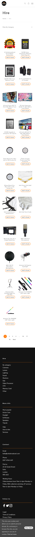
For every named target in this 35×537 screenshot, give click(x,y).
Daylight (5, 415)
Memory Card (7, 388)
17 (27, 336)
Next (14, 339)
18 (9, 339)
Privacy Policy (7, 517)
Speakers (6, 420)
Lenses (5, 370)
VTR (4, 386)
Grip (4, 381)
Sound (5, 375)
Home (4, 18)
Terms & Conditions (9, 515)
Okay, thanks (28, 527)
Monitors (5, 378)
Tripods (5, 423)
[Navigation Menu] (32, 3)
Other (4, 391)
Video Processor (8, 383)
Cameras (5, 367)
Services (5, 432)
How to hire (6, 429)
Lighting (5, 373)
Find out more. (12, 534)
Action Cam (6, 412)
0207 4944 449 (8, 460)
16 (23, 336)
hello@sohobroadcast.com (11, 453)
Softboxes (6, 418)
